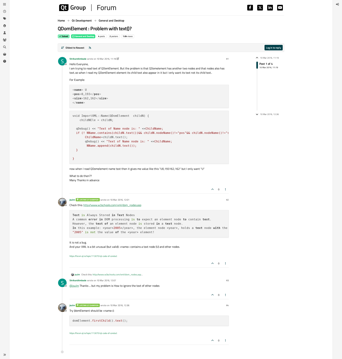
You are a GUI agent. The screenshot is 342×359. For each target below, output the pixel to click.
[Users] (4, 33)
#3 (227, 280)
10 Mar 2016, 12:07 (106, 280)
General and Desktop (84, 36)
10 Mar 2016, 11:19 (106, 59)
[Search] (4, 47)
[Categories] (4, 4)
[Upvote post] (212, 189)
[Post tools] (225, 189)
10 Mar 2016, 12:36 (119, 305)
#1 (227, 59)
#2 (227, 199)
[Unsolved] (4, 61)
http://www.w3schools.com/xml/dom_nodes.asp (112, 205)
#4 (227, 305)
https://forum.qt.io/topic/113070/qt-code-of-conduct (93, 256)
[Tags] (4, 18)
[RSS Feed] (90, 47)
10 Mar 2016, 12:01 (119, 199)
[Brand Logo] (87, 7)
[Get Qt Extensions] (4, 54)
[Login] (337, 4)
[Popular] (4, 25)
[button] (4, 355)
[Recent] (4, 11)
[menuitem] (337, 4)
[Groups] (4, 40)
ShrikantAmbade (77, 59)
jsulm (72, 199)
